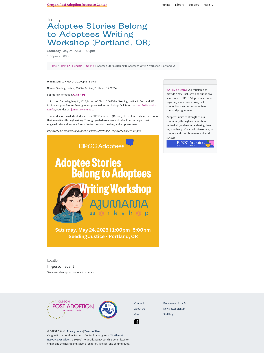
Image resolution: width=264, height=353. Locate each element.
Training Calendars (71, 66)
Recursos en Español (175, 303)
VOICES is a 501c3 (177, 89)
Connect (139, 303)
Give (136, 314)
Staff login (169, 314)
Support (194, 4)
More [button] (207, 4)
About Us (139, 308)
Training (165, 4)
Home (53, 66)
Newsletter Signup (174, 308)
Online (90, 66)
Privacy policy (75, 331)
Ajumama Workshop (81, 109)
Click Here (79, 94)
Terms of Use (92, 331)
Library (179, 4)
